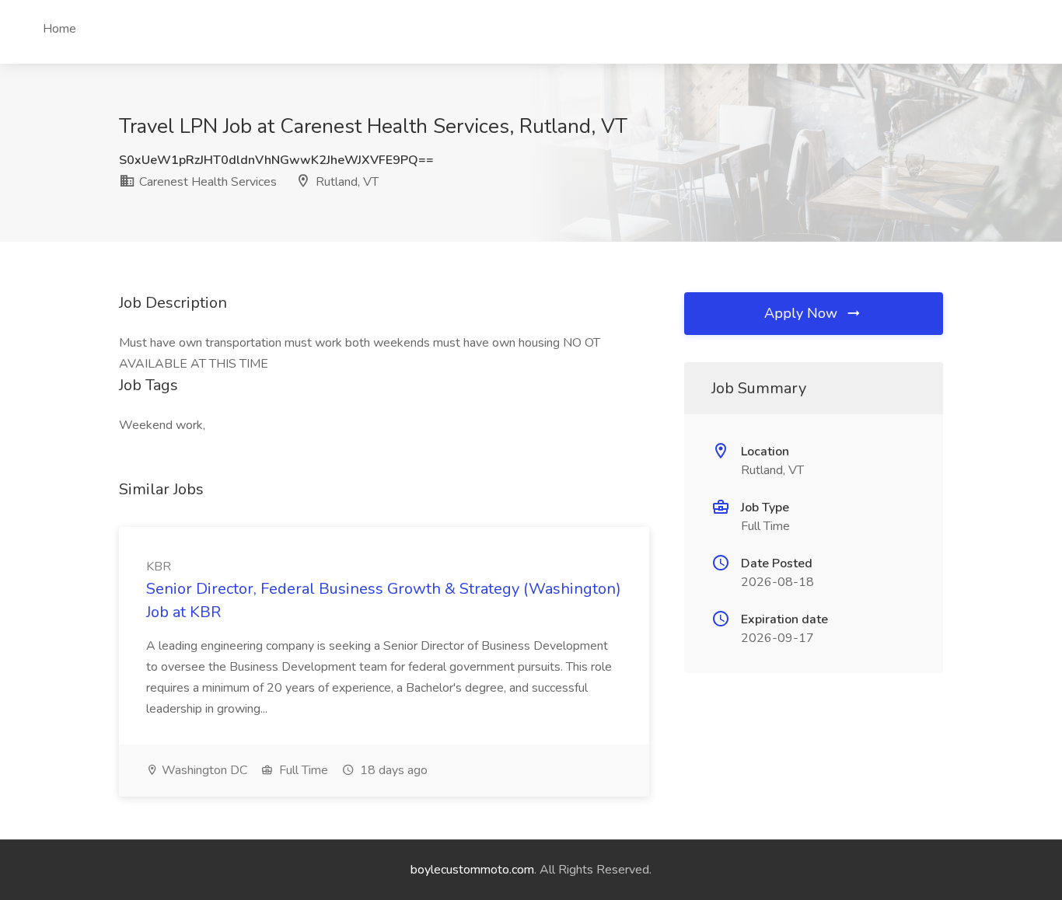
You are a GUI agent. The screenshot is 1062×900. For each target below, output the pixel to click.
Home (59, 28)
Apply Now (802, 313)
